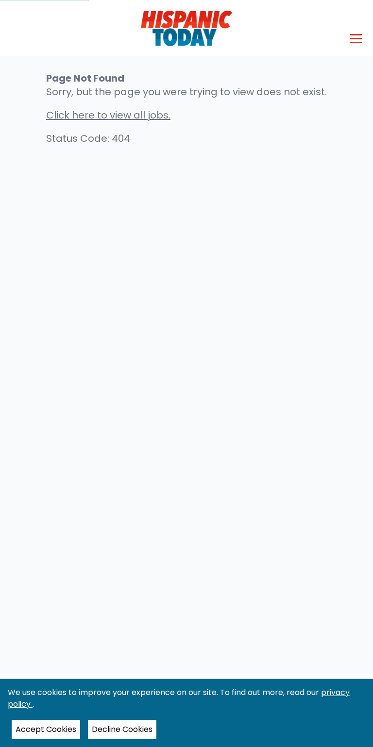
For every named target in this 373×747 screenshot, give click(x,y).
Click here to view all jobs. (108, 115)
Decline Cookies (122, 729)
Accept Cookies (46, 729)
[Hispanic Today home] (186, 28)
